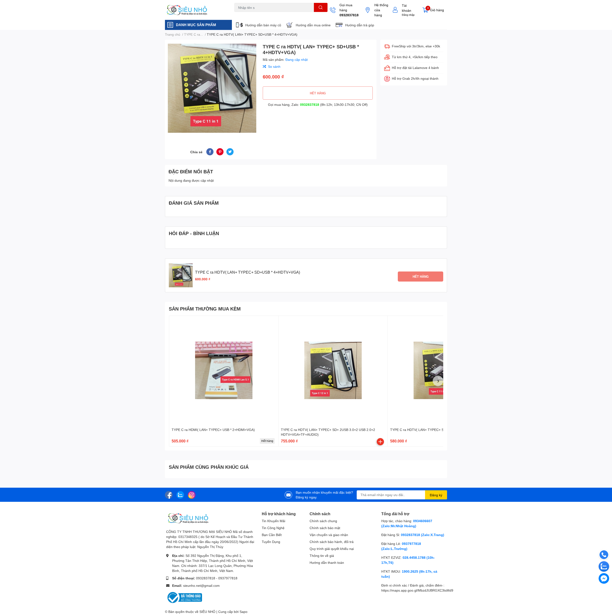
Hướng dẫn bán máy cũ (263, 25)
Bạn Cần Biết (272, 535)
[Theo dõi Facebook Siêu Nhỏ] (169, 494)
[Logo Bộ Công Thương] (184, 597)
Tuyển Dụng (271, 542)
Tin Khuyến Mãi (273, 521)
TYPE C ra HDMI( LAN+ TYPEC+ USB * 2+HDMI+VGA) (213, 430)
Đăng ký (436, 495)
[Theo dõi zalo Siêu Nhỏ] (180, 494)
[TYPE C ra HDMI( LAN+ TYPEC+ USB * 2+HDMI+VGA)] (223, 370)
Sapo (243, 612)
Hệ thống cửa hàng (381, 10)
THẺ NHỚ (257, 15)
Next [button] (438, 381)
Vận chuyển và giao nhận (329, 535)
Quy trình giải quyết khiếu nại (332, 549)
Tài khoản (406, 7)
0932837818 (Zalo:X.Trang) (422, 535)
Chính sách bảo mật (325, 528)
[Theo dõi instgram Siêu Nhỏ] (192, 494)
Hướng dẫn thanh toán (327, 562)
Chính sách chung (323, 521)
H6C (237, 15)
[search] (321, 7)
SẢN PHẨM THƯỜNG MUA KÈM (205, 308)
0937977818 (227, 578)
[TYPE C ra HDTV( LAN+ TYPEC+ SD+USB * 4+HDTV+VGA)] (442, 370)
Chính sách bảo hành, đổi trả (332, 542)
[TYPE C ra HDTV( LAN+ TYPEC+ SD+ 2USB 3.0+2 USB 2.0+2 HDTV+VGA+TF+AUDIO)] (333, 370)
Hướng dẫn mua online (313, 25)
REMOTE (295, 15)
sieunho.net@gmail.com (201, 585)
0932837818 (349, 15)
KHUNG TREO (276, 15)
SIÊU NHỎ (207, 612)
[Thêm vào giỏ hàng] (380, 441)
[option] (212, 88)
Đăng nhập (408, 14)
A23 (245, 15)
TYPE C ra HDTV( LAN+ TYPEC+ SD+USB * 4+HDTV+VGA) (435, 430)
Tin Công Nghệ (273, 528)
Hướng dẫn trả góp (359, 25)
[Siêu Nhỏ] (194, 10)
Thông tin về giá (322, 556)
